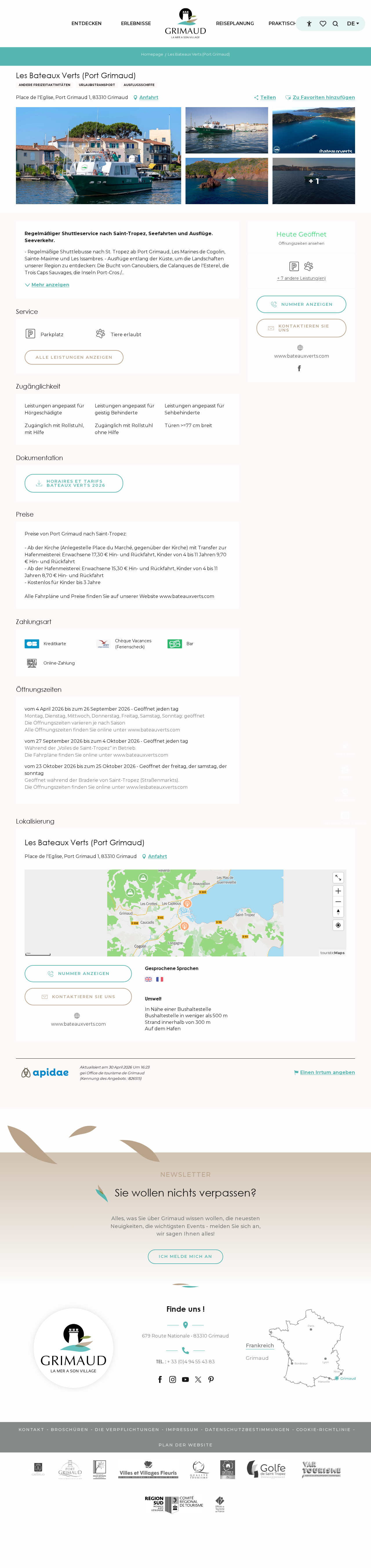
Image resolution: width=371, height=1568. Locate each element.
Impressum (182, 1429)
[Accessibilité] (309, 23)
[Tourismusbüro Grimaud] (73, 1348)
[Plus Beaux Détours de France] (99, 1469)
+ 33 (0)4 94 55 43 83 (185, 1361)
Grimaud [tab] (257, 1358)
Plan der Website (186, 1445)
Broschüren (69, 1429)
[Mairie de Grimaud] (38, 1469)
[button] (335, 24)
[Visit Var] (321, 1469)
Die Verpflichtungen (127, 1429)
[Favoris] (323, 23)
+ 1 (313, 181)
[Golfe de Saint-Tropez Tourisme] (268, 1469)
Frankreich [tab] (260, 1345)
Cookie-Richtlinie (323, 1429)
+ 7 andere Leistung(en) (301, 278)
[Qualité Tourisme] (199, 1469)
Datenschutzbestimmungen (247, 1429)
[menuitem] (86, 23)
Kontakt (31, 1429)
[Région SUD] (174, 1504)
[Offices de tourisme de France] (219, 1504)
